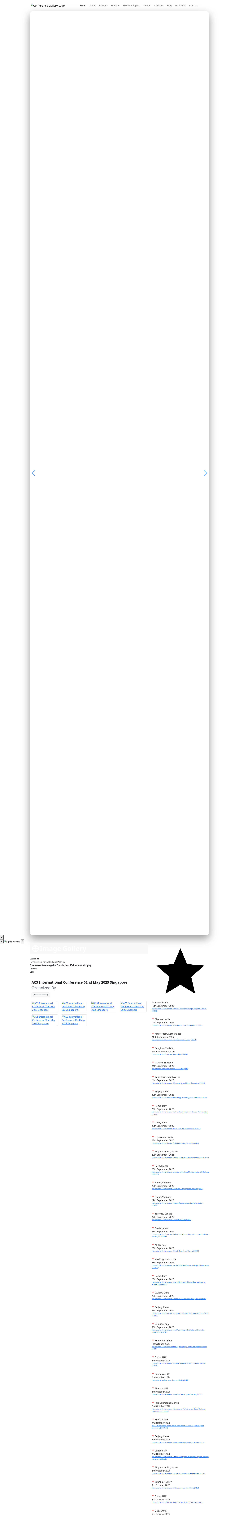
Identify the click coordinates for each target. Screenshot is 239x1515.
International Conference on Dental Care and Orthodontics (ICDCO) (176, 1129)
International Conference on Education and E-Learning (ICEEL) (174, 1040)
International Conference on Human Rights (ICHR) (170, 1054)
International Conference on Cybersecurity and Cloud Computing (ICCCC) (178, 1083)
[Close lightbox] (2, 937)
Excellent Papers (131, 5)
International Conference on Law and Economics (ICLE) (171, 1220)
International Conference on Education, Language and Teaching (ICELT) (177, 1189)
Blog (169, 5)
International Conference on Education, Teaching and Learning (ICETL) (177, 1394)
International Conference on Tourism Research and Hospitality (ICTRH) (177, 1502)
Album (102, 5)
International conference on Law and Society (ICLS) (170, 1069)
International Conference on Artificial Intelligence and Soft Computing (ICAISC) (180, 1157)
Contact (193, 5)
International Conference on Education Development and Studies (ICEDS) (178, 1442)
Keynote (115, 5)
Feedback (159, 5)
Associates (180, 5)
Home (83, 5)
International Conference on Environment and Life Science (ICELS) (175, 1143)
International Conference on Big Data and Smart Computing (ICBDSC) (177, 1025)
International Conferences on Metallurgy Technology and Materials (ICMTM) (179, 1097)
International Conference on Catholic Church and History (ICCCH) (175, 1251)
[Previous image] (2, 941)
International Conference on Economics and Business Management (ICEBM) (179, 1299)
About (92, 5)
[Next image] (22, 941)
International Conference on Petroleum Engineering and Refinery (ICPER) (178, 1473)
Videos (146, 5)
